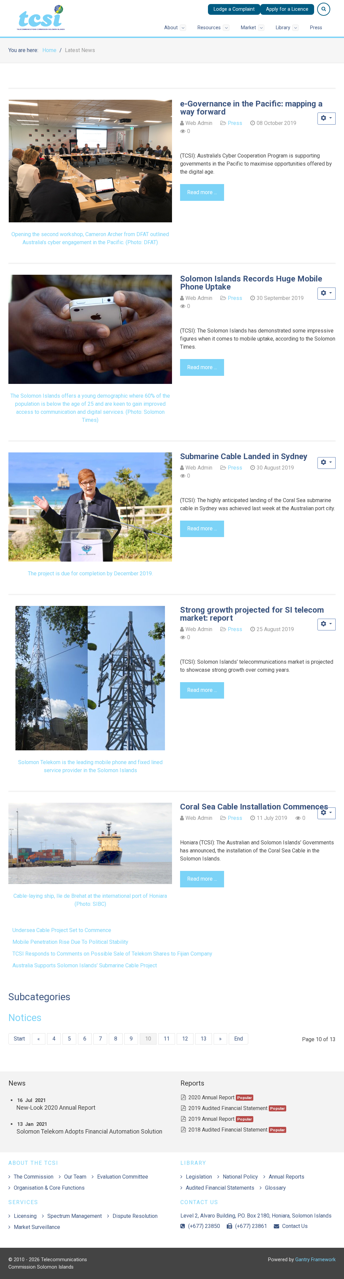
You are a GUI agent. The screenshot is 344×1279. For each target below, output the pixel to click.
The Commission (33, 1177)
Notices (25, 1017)
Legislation (199, 1177)
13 (204, 1038)
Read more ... (202, 192)
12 (185, 1038)
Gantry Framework (315, 1260)
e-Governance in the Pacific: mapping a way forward (251, 108)
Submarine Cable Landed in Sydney (243, 456)
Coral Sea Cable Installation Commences (254, 806)
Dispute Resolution (135, 1216)
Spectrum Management (74, 1216)
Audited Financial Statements (220, 1188)
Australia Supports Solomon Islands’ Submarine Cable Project (84, 965)
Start (19, 1038)
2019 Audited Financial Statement (227, 1108)
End (238, 1038)
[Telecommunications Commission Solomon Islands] (42, 16)
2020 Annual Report (211, 1097)
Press (235, 123)
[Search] (324, 9)
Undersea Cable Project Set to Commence (61, 930)
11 (167, 1038)
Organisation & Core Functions (49, 1188)
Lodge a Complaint (234, 9)
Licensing (25, 1216)
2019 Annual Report (211, 1119)
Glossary (275, 1188)
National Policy (240, 1177)
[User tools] (326, 119)
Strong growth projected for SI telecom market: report (252, 614)
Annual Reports (286, 1177)
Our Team (75, 1177)
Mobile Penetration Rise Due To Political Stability (70, 942)
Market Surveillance (37, 1227)
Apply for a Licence (287, 9)
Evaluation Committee (122, 1177)
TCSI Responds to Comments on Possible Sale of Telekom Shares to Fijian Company (112, 954)
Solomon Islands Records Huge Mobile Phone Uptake (251, 283)
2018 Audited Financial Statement (227, 1130)
